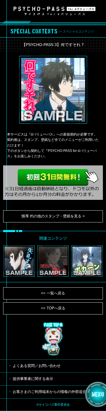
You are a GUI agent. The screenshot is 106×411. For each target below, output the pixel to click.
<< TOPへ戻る (53, 308)
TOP (53, 339)
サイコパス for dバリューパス (55, 10)
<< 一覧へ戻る (53, 293)
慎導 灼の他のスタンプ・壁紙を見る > (53, 216)
